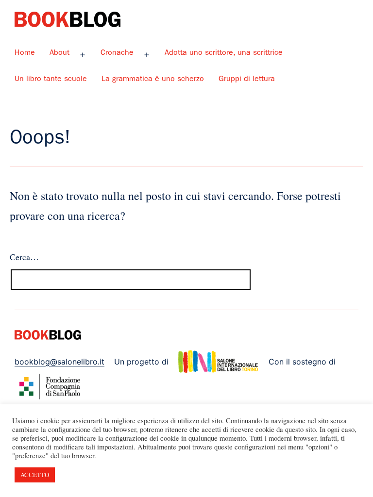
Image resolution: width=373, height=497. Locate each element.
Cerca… (24, 257)
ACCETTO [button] (34, 474)
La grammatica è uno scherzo (153, 79)
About (59, 53)
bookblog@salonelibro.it (59, 361)
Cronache (117, 53)
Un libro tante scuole (51, 79)
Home (25, 53)
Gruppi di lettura (247, 79)
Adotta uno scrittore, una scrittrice (224, 53)
